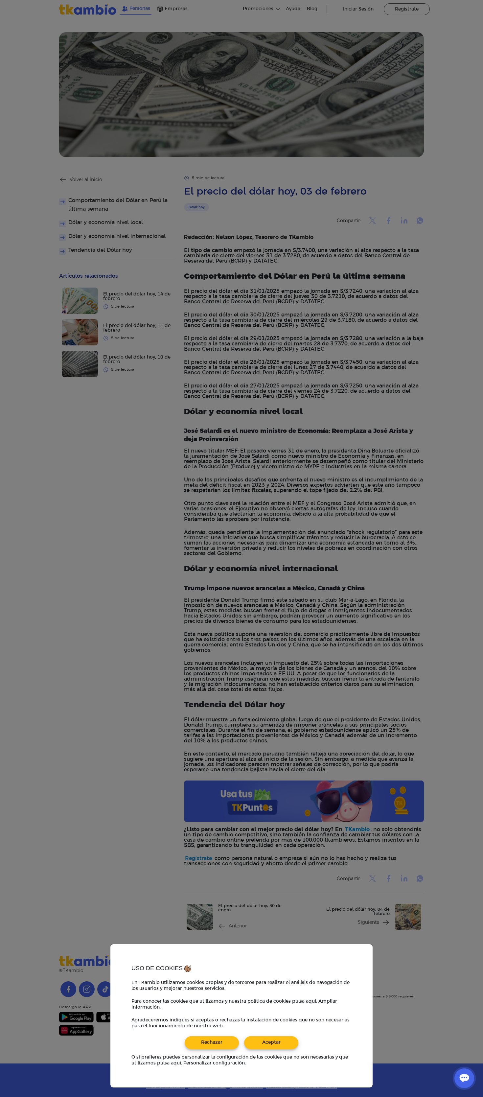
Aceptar (271, 1042)
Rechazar (211, 1042)
